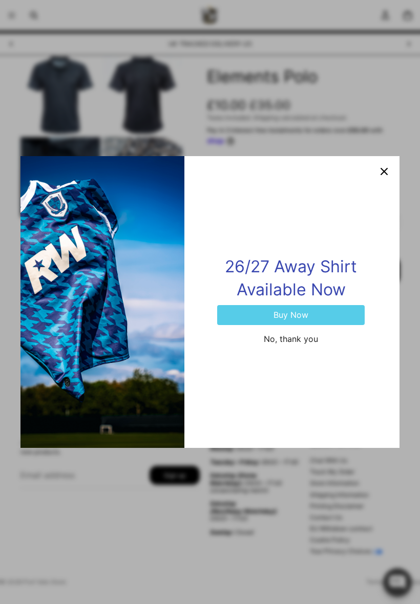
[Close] (384, 171)
